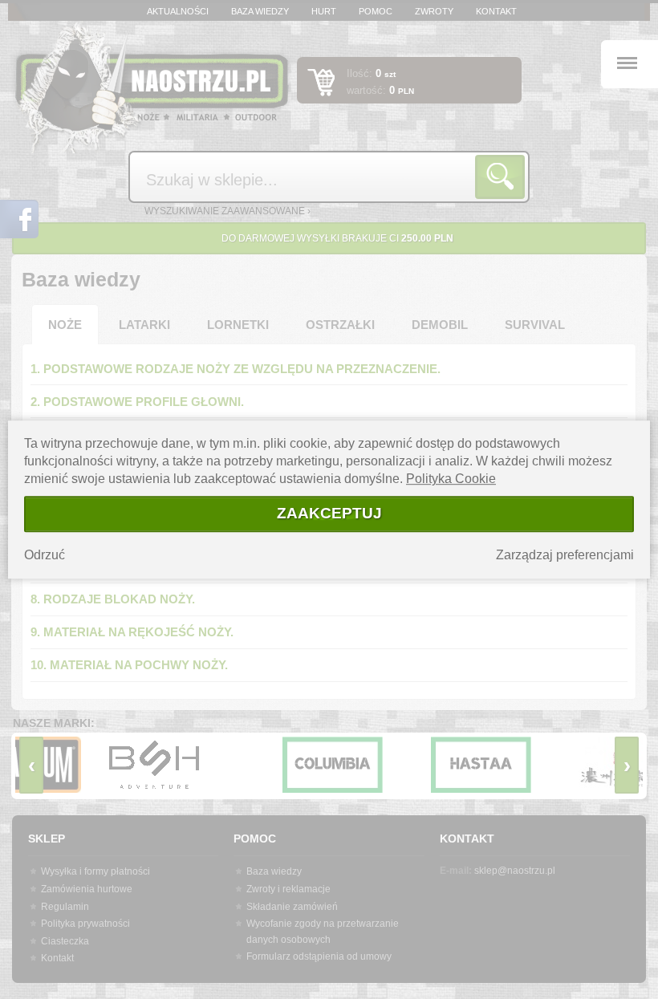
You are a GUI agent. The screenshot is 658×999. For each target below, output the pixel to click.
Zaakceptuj (329, 513)
